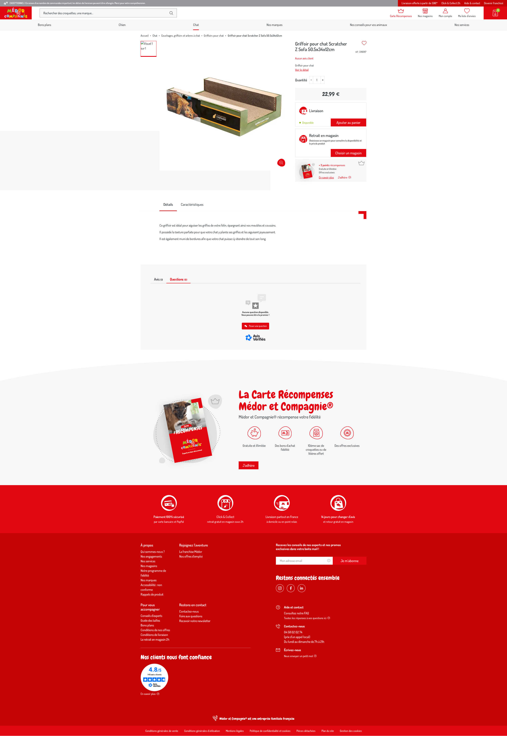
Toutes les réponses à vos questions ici (305, 617)
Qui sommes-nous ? (153, 552)
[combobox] (105, 13)
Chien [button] (122, 25)
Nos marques (274, 25)
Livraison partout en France (282, 517)
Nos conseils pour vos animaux (368, 25)
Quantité (301, 80)
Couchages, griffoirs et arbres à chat (180, 35)
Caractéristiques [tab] (192, 204)
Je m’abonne (349, 561)
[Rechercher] (171, 13)
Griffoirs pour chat (214, 35)
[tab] (168, 204)
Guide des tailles (150, 620)
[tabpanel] (253, 233)
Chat (154, 35)
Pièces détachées (305, 730)
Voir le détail (302, 69)
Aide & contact (472, 3)
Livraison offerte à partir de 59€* (419, 3)
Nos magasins (149, 566)
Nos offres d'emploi (191, 556)
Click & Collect (225, 517)
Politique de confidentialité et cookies (270, 730)
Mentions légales (235, 730)
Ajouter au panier (348, 122)
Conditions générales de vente (161, 730)
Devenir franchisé (493, 3)
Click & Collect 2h (450, 3)
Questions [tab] (178, 279)
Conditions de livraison (154, 635)
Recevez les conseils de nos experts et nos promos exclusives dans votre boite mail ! (308, 547)
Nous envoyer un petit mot (298, 655)
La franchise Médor (190, 552)
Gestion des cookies (351, 730)
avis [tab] (158, 279)
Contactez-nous (189, 611)
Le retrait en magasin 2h (155, 639)
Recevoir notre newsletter (194, 621)
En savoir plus (326, 177)
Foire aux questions (190, 616)
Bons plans (44, 25)
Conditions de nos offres (155, 630)
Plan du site (327, 730)
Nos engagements (151, 556)
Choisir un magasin (348, 153)
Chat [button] (196, 25)
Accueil (145, 35)
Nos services (462, 25)
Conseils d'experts (151, 616)
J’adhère (342, 177)
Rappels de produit (152, 594)
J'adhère (248, 465)
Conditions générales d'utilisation (202, 730)
